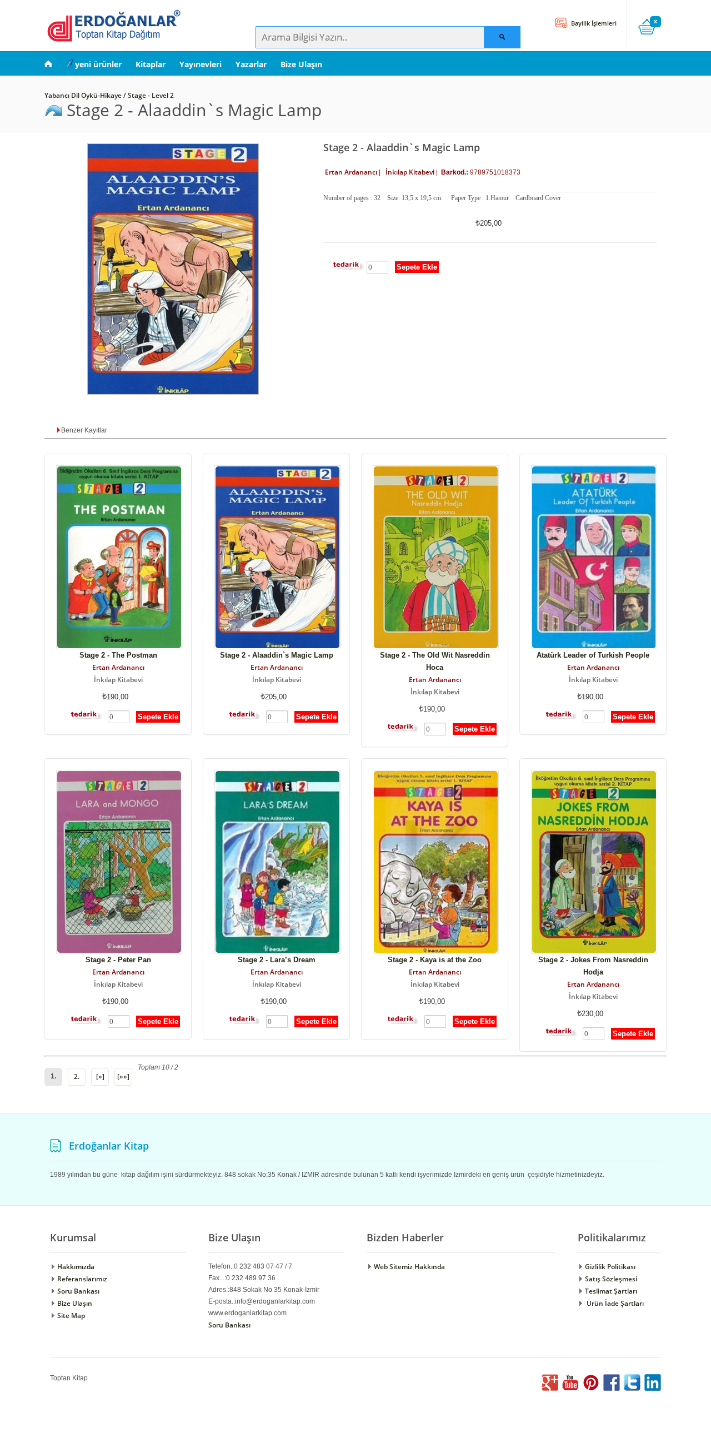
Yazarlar (251, 64)
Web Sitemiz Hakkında (408, 1266)
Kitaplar (151, 64)
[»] (100, 1076)
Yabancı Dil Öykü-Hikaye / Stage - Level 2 (110, 95)
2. (76, 1076)
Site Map (70, 1315)
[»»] (123, 1076)
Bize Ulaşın (301, 64)
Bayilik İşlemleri (593, 23)
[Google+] (550, 1388)
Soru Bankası (77, 1291)
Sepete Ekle (417, 267)
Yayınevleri (200, 64)
